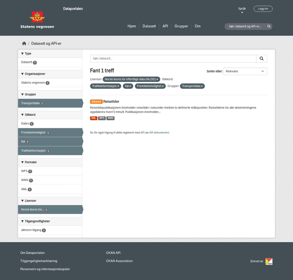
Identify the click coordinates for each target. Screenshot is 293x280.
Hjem (132, 26)
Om (198, 26)
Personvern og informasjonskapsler (45, 269)
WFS (102, 118)
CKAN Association (119, 261)
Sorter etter (214, 71)
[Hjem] (24, 43)
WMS (110, 118)
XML (93, 118)
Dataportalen (73, 9)
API (165, 26)
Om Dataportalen (32, 253)
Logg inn (263, 8)
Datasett (149, 26)
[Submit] (261, 58)
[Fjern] (157, 79)
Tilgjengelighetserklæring (38, 261)
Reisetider (111, 101)
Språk (242, 8)
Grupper (181, 26)
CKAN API (113, 253)
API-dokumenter (158, 132)
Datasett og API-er (46, 43)
